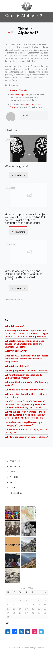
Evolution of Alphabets (19, 94)
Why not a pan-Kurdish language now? (24, 389)
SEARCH (13, 487)
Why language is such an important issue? (26, 370)
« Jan (7, 623)
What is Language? (16, 166)
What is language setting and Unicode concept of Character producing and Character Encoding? (23, 275)
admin (26, 115)
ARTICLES (14, 477)
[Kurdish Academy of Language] (26, 5)
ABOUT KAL (15, 461)
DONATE (14, 472)
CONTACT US (16, 493)
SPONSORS (15, 466)
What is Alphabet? (16, 351)
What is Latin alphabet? (17, 366)
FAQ (12, 482)
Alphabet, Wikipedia (18, 90)
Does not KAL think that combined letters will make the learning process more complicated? (26, 358)
